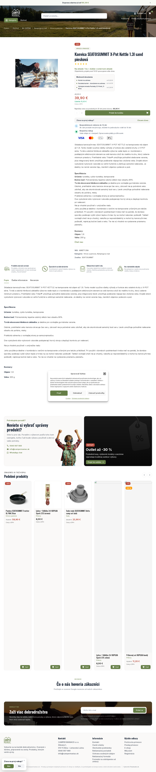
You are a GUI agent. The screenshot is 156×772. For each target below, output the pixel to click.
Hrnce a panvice (56, 28)
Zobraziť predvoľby (96, 393)
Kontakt (95, 742)
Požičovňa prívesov (133, 742)
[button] (104, 374)
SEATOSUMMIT (88, 257)
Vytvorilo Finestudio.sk (131, 767)
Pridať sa (139, 710)
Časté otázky (98, 745)
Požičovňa (125, 19)
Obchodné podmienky (102, 748)
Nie (19, 766)
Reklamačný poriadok (101, 751)
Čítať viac (79, 242)
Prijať (59, 393)
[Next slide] (149, 475)
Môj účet (128, 751)
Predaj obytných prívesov (141, 19)
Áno (8, 766)
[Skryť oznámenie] (150, 2)
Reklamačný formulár (101, 756)
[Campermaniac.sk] (16, 13)
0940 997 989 (64, 751)
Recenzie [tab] (34, 280)
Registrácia (129, 754)
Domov (6, 28)
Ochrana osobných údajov (80, 398)
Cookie (68, 398)
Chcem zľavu (142, 120)
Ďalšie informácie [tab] (20, 280)
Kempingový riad (40, 28)
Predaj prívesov (131, 745)
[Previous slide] (144, 475)
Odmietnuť (77, 393)
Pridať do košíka (116, 113)
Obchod (23, 20)
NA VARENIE (26, 28)
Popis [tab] (6, 280)
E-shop (127, 748)
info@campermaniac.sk (68, 754)
